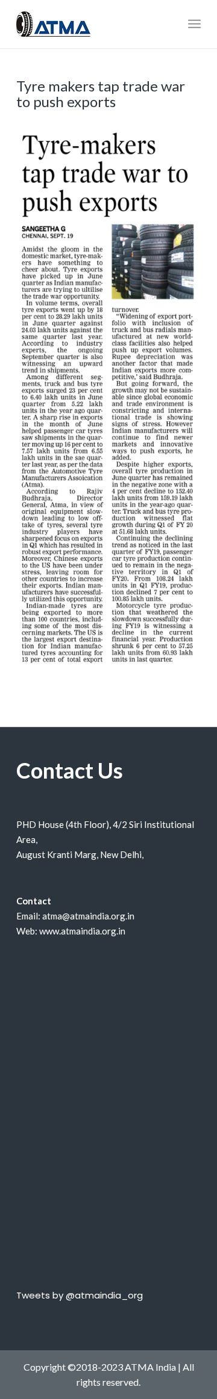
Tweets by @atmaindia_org (79, 1295)
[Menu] (194, 24)
